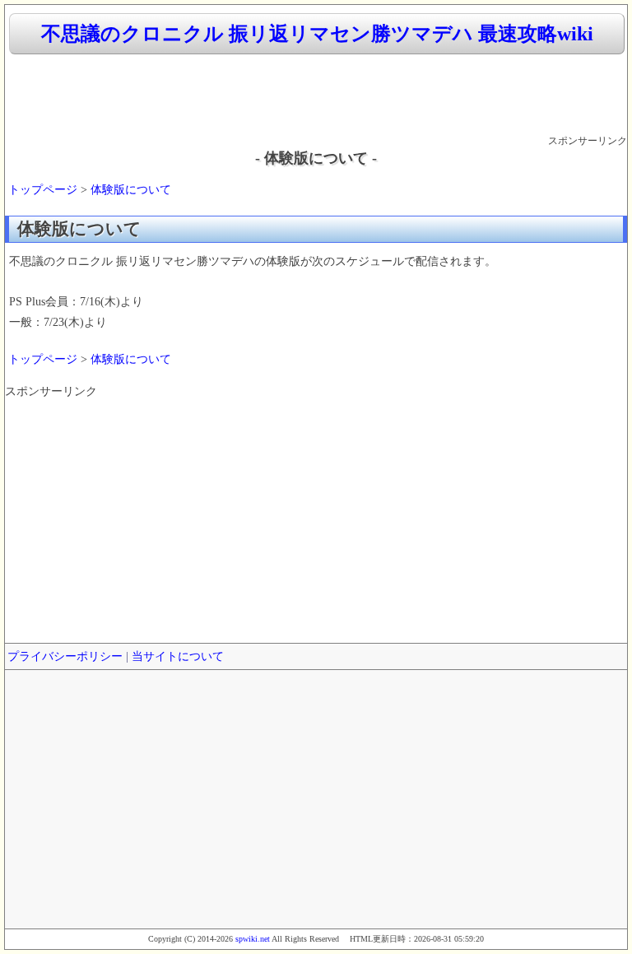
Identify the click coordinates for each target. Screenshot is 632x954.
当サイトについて (178, 656)
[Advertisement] (316, 95)
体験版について (131, 190)
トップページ (42, 190)
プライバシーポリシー (65, 656)
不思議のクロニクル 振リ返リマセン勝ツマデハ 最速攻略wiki (317, 33)
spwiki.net (252, 938)
